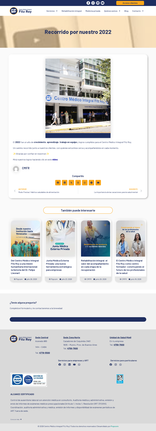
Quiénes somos (110, 11)
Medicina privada (93, 11)
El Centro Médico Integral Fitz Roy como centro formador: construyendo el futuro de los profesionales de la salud (130, 266)
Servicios (50, 11)
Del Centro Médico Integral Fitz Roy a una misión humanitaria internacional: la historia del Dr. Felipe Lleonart (25, 266)
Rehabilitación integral (72, 11)
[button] (58, 182)
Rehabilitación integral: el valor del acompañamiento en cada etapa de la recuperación (95, 265)
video (55, 159)
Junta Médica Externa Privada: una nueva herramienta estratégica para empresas (59, 265)
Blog (126, 11)
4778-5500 (44, 352)
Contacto (136, 11)
